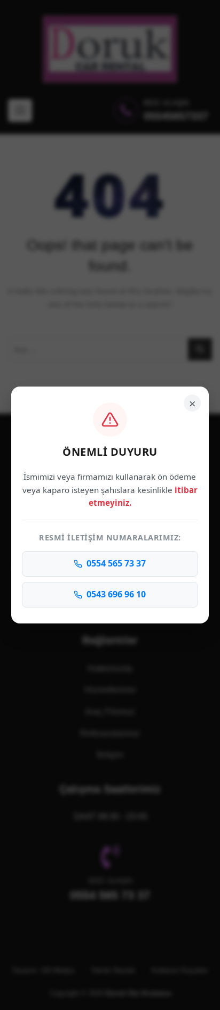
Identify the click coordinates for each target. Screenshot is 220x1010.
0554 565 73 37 (116, 563)
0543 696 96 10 (116, 594)
